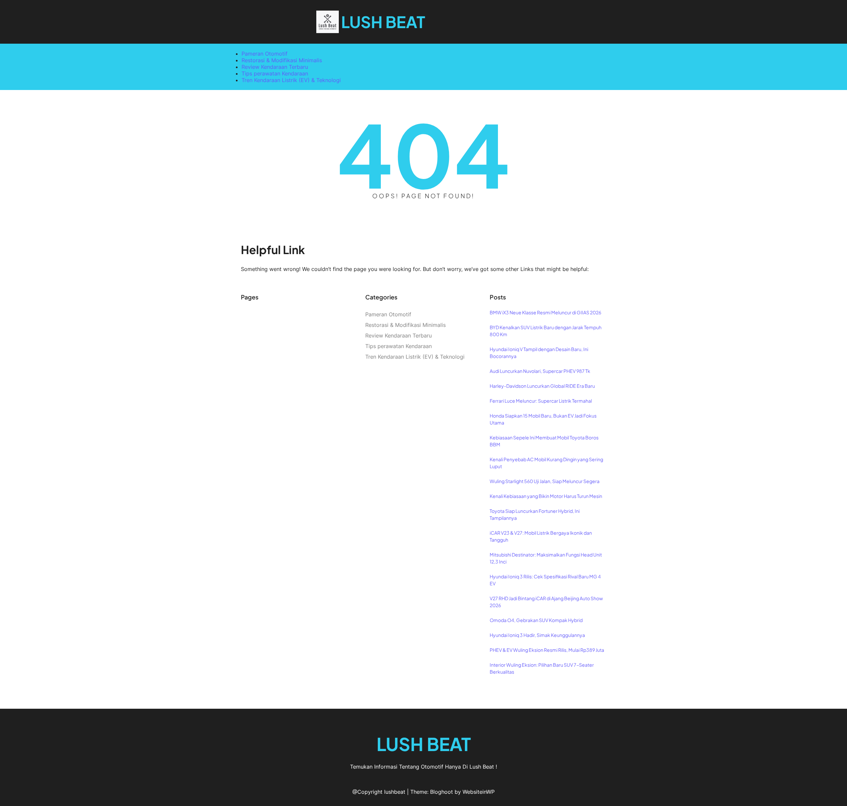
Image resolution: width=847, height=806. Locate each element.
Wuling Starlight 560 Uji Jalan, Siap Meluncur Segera (545, 481)
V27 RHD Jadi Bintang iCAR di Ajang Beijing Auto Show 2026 (546, 601)
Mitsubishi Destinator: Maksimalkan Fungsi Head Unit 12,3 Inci (546, 558)
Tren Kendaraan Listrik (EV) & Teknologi (291, 80)
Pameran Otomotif (265, 53)
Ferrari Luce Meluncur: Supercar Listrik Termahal (541, 401)
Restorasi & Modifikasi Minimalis (282, 60)
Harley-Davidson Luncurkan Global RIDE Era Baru (542, 386)
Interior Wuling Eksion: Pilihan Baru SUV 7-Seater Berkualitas (542, 668)
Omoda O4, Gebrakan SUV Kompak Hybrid (536, 620)
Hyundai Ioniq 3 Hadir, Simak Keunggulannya (537, 635)
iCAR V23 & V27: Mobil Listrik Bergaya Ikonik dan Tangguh (541, 536)
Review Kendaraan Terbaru (275, 67)
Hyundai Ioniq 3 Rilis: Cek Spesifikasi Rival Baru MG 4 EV (545, 579)
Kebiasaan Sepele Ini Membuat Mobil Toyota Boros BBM (544, 440)
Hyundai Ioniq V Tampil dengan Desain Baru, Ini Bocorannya (539, 352)
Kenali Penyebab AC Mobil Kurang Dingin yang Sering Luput (546, 462)
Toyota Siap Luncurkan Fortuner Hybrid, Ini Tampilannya (535, 514)
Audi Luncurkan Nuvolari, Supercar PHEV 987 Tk (540, 371)
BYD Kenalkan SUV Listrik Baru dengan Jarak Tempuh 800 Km (546, 330)
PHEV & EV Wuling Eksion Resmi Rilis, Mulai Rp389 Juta (547, 650)
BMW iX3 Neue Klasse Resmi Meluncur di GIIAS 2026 (545, 312)
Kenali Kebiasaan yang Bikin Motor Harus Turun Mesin (546, 496)
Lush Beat (383, 22)
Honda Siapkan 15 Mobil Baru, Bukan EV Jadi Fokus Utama (543, 419)
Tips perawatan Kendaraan (275, 73)
